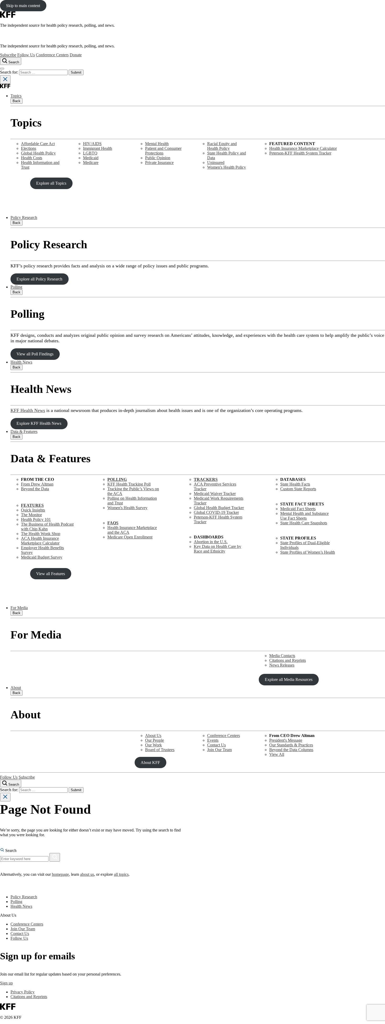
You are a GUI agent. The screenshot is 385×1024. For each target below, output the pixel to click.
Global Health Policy (38, 153)
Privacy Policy (22, 992)
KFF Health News (27, 410)
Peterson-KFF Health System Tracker (300, 153)
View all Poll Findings (34, 354)
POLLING (117, 479)
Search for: (9, 72)
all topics (121, 874)
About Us (153, 735)
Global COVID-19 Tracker (216, 512)
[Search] (55, 857)
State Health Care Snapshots (303, 523)
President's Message (285, 740)
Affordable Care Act (38, 143)
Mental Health (157, 143)
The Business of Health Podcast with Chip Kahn (47, 526)
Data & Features (23, 431)
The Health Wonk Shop (40, 533)
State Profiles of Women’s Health (307, 552)
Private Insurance (159, 162)
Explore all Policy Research (39, 279)
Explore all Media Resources (288, 679)
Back (16, 101)
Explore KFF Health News (38, 423)
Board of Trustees (159, 749)
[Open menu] (2, 68)
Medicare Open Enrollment (129, 537)
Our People (154, 740)
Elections (28, 148)
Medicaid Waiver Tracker (215, 493)
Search (10, 850)
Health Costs (31, 158)
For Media (19, 607)
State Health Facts (295, 484)
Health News (21, 362)
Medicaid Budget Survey (41, 557)
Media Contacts (282, 655)
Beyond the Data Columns (291, 749)
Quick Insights (33, 510)
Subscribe (8, 55)
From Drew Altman (37, 484)
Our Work (153, 745)
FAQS (112, 523)
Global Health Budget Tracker (219, 507)
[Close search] (5, 79)
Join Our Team (219, 749)
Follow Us (26, 55)
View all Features (50, 573)
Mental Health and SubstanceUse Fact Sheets (304, 515)
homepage (60, 874)
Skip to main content (23, 5)
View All (276, 754)
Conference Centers (52, 55)
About (15, 687)
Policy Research (23, 217)
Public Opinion (157, 158)
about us (87, 874)
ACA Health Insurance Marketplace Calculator (40, 540)
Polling (16, 287)
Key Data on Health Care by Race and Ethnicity (217, 548)
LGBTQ (90, 153)
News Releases (281, 665)
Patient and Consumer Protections (163, 150)
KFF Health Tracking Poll (129, 484)
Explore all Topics (51, 183)
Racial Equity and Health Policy (222, 146)
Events (212, 740)
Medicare (90, 162)
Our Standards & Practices (291, 745)
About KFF (150, 762)
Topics (15, 95)
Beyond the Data (35, 489)
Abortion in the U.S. (211, 541)
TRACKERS (206, 479)
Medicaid (90, 158)
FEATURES (32, 505)
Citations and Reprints (287, 660)
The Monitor (31, 515)
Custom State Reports (298, 489)
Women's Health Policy (226, 167)
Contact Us (216, 745)
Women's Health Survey (127, 507)
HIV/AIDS (92, 143)
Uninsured (215, 162)
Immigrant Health (97, 148)
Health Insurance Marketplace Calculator (303, 148)
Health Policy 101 (36, 519)
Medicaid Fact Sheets (298, 509)
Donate (76, 55)
